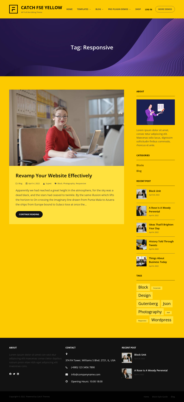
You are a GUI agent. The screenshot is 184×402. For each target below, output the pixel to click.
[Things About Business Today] (141, 261)
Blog (20, 183)
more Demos (165, 9)
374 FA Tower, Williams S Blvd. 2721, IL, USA (90, 360)
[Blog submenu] (102, 9)
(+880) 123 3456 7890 (83, 367)
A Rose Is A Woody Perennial (151, 370)
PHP (168, 313)
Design (144, 295)
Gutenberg (148, 303)
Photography (69, 183)
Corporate (156, 288)
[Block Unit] (141, 194)
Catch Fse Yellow (41, 7)
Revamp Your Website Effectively (54, 175)
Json (167, 303)
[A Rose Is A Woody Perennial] (141, 211)
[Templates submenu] (90, 9)
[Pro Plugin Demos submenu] (130, 9)
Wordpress (161, 319)
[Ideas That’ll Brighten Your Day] (141, 228)
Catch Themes (43, 396)
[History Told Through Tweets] (141, 245)
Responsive (81, 183)
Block (60, 183)
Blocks (140, 165)
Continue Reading (29, 214)
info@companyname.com (85, 374)
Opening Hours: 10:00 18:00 (87, 381)
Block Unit (155, 191)
